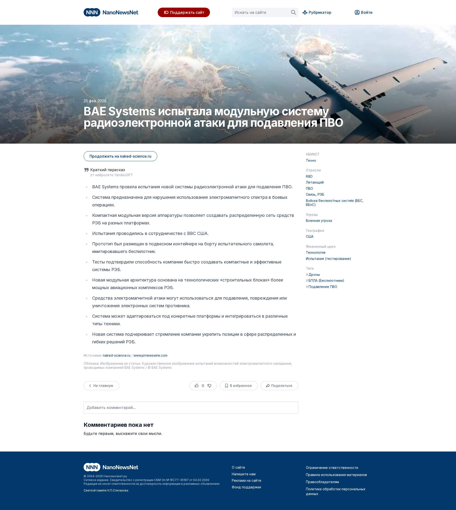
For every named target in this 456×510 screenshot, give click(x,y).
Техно (311, 160)
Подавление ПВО (321, 287)
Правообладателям (322, 482)
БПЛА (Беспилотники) (325, 280)
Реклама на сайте (246, 480)
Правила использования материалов (336, 475)
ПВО (309, 188)
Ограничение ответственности (332, 468)
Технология (315, 252)
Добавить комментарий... (111, 407)
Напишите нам (244, 474)
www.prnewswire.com (150, 355)
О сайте (238, 467)
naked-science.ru (116, 355)
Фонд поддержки (246, 487)
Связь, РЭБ (315, 194)
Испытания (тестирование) (328, 259)
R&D (309, 176)
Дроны (313, 274)
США (310, 236)
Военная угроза (319, 221)
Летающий (315, 182)
